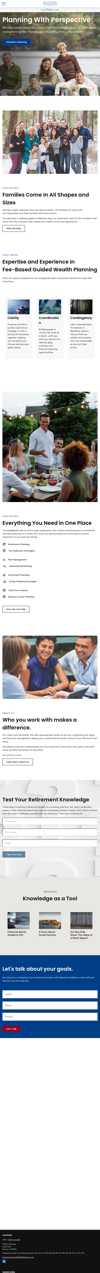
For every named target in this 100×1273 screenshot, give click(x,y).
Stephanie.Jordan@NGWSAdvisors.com (18, 1257)
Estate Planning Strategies (23, 581)
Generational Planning (20, 566)
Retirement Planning (19, 544)
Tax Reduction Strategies (21, 550)
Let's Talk (11, 1028)
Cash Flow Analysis (18, 590)
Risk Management (17, 559)
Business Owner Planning (21, 596)
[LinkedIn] (4, 1261)
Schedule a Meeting (16, 42)
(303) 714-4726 (14, 1240)
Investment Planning (18, 575)
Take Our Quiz (13, 854)
